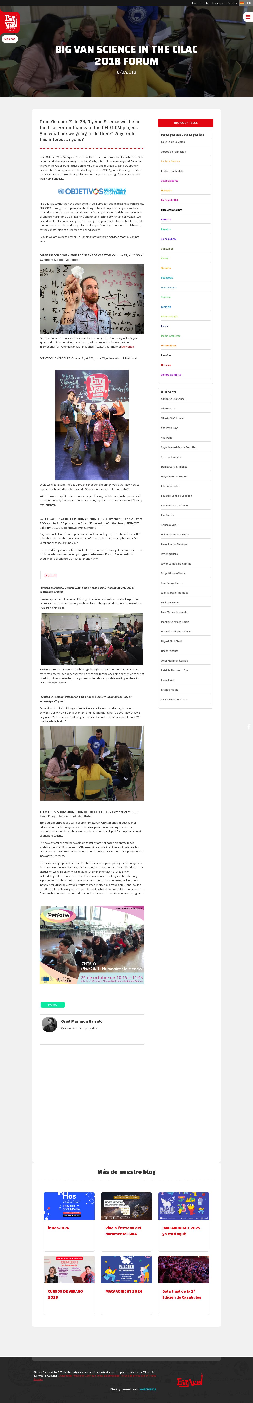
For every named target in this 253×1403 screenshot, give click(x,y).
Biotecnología (169, 316)
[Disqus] (92, 1100)
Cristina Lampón (171, 457)
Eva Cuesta (167, 515)
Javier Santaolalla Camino (176, 563)
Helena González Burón (175, 534)
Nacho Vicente (169, 651)
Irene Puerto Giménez (174, 544)
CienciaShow (168, 239)
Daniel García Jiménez (174, 466)
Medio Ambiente (171, 336)
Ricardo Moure (169, 689)
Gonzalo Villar (169, 525)
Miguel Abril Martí (171, 641)
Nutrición (166, 190)
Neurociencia (169, 287)
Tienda (204, 2)
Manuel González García (175, 622)
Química (166, 297)
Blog (194, 2)
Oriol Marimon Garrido (174, 660)
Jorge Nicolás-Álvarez (173, 573)
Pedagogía (167, 277)
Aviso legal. (65, 1375)
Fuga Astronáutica (171, 210)
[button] (10, 39)
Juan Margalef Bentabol (175, 592)
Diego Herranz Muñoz (174, 476)
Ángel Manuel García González (178, 447)
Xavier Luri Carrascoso (174, 699)
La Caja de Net (169, 200)
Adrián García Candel (173, 399)
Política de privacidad (107, 1375)
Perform (166, 219)
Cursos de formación (173, 151)
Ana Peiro (167, 437)
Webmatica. (147, 1389)
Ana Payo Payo (169, 428)
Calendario (217, 2)
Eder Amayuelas (170, 486)
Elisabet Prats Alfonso (174, 505)
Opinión (166, 268)
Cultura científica (171, 374)
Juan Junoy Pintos (172, 583)
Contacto (232, 2)
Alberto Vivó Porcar (172, 418)
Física (164, 326)
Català (248, 2)
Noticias (166, 365)
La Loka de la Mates (173, 142)
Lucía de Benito (170, 602)
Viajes (164, 258)
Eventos (52, 1005)
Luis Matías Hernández (175, 612)
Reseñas (166, 355)
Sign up (50, 575)
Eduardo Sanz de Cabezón (176, 495)
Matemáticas (169, 345)
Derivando (127, 346)
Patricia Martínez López (175, 670)
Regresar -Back (186, 123)
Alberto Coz (168, 408)
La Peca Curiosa (170, 161)
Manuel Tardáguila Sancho (176, 631)
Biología (166, 306)
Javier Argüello (169, 554)
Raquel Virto (168, 680)
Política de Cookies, (84, 1375)
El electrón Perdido (172, 171)
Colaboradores (169, 180)
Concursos (167, 248)
